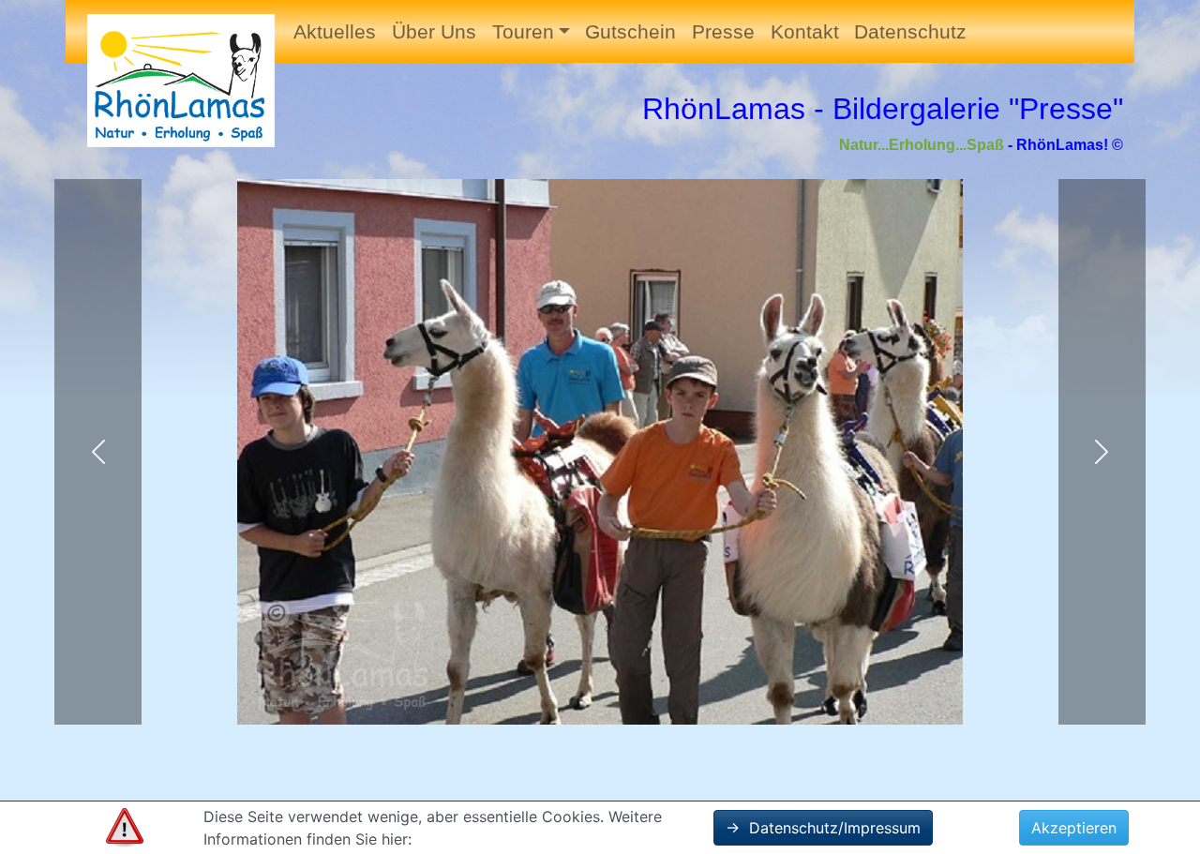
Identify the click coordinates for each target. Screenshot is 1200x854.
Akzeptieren (1074, 827)
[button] (98, 452)
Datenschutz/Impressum (823, 827)
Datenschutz (910, 31)
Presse (723, 31)
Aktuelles (334, 31)
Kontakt (805, 31)
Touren (523, 31)
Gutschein (630, 31)
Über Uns (434, 31)
